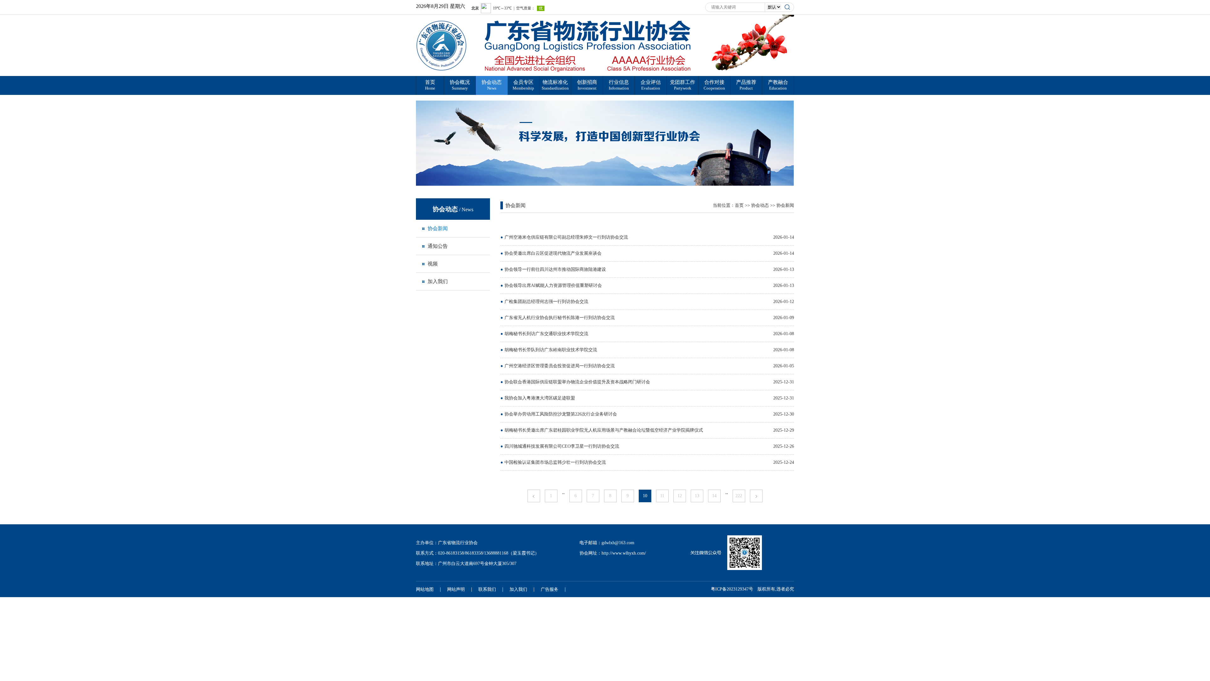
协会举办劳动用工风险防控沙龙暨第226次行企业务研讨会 (560, 414)
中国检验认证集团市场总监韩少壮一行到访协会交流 (555, 462)
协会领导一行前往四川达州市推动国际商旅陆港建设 (555, 269)
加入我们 (518, 589)
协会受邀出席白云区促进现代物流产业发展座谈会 (553, 253)
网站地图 (425, 589)
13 (697, 495)
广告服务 (549, 589)
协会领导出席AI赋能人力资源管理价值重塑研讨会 (553, 285)
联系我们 (487, 589)
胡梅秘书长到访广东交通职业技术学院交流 (546, 333)
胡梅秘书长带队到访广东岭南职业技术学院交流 (550, 349)
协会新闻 (785, 205)
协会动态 (760, 205)
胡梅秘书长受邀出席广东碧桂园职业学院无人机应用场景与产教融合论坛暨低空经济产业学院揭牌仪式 (603, 430)
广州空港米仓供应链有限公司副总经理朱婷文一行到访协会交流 (566, 237)
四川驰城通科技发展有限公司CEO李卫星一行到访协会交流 (561, 446)
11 (662, 495)
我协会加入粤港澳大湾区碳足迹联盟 (539, 398)
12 (679, 495)
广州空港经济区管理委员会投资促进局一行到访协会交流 (559, 366)
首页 (739, 205)
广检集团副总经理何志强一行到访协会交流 (546, 301)
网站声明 (456, 589)
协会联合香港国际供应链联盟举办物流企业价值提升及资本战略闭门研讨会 (577, 382)
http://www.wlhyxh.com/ (624, 553)
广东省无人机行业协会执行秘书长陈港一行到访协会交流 (559, 317)
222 (738, 495)
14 (714, 495)
